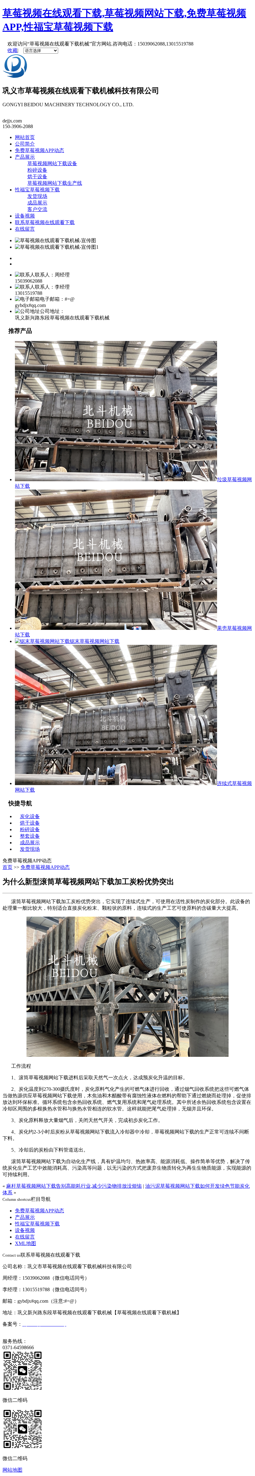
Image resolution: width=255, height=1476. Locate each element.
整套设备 (30, 836)
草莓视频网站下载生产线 (54, 183)
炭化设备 (30, 816)
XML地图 (25, 1243)
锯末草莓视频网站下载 (94, 641)
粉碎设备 (37, 170)
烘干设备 (37, 176)
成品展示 (37, 202)
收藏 (12, 50)
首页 (7, 867)
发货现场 (37, 196)
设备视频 (25, 215)
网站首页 (25, 137)
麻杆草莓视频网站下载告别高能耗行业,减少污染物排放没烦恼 (74, 1186)
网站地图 (12, 1470)
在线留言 (25, 229)
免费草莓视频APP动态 (39, 150)
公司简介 (25, 143)
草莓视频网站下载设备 (52, 163)
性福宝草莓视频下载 (37, 189)
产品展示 (25, 157)
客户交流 (37, 209)
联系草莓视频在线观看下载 (45, 222)
